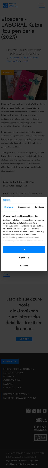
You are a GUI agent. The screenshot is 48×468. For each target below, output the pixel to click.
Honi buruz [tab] (39, 207)
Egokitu (22, 258)
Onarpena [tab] (8, 207)
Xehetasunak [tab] (24, 207)
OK (24, 250)
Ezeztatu (24, 266)
